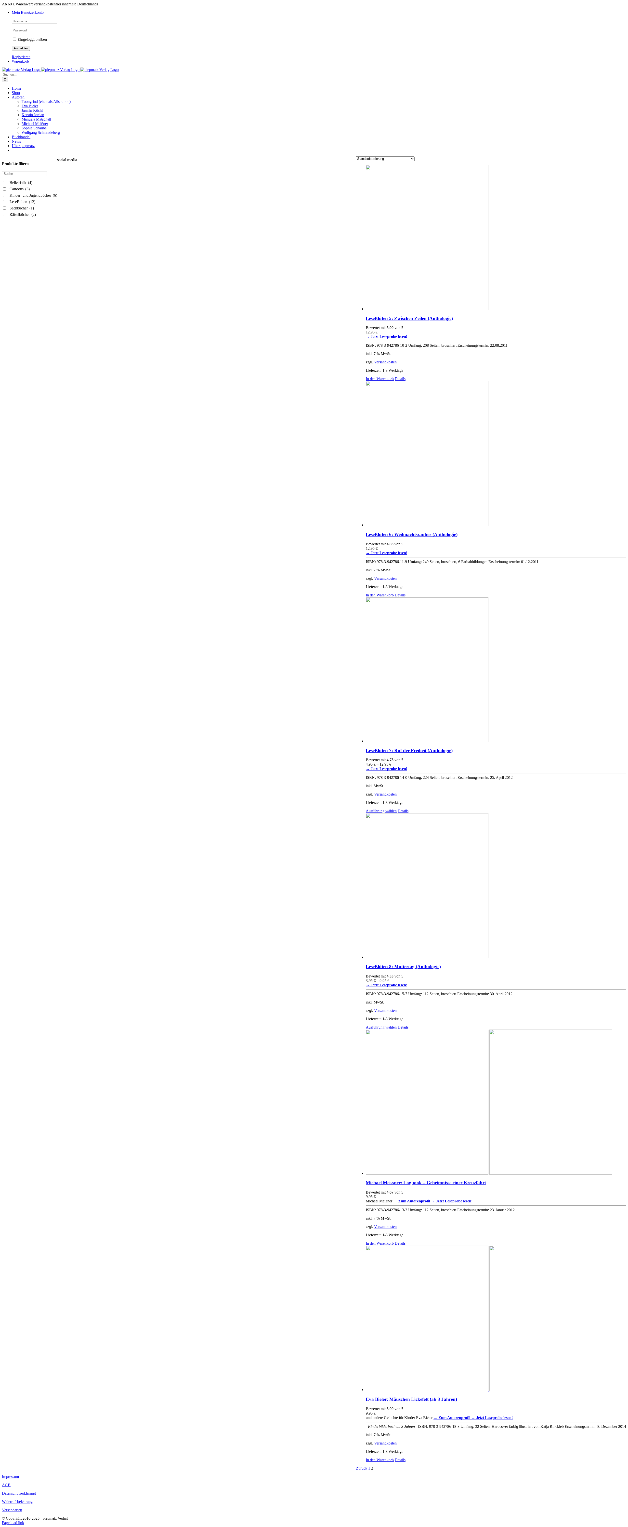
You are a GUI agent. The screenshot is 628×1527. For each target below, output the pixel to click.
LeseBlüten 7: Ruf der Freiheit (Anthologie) (409, 750)
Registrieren (21, 57)
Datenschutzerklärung (19, 1493)
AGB (6, 1485)
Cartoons (20, 189)
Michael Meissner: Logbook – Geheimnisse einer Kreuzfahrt (426, 1182)
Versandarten (12, 1510)
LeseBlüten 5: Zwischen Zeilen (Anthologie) (409, 318)
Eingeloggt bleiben (32, 39)
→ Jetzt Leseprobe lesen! (451, 1201)
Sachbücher (22, 208)
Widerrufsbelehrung (17, 1501)
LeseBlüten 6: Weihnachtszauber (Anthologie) (412, 534)
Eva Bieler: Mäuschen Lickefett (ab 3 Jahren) (411, 1399)
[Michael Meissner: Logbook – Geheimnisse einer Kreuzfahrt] (496, 1103)
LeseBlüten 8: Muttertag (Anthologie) (403, 966)
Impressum (10, 1476)
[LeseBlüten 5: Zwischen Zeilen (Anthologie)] (496, 238)
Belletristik (21, 182)
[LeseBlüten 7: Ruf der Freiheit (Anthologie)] (496, 670)
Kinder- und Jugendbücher (33, 195)
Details (400, 379)
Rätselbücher (23, 214)
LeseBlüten (22, 202)
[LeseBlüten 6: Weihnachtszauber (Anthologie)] (496, 454)
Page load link (13, 1523)
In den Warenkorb (380, 379)
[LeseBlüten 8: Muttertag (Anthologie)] (496, 886)
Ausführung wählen (381, 811)
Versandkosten (385, 362)
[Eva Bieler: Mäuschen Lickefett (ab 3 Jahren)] (496, 1319)
